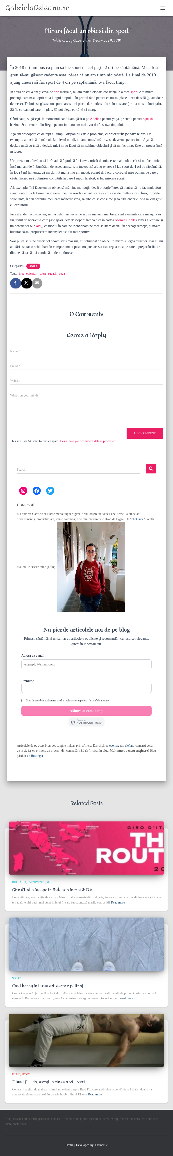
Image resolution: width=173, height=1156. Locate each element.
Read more (118, 902)
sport (133, 92)
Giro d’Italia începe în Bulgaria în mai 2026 (52, 890)
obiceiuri (31, 273)
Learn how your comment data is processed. (88, 441)
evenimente (36, 882)
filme (16, 1074)
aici (38, 226)
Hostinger (37, 755)
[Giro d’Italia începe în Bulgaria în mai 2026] (86, 848)
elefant (129, 745)
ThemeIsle (101, 1145)
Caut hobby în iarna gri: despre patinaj (47, 986)
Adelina (95, 119)
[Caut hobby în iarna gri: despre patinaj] (86, 944)
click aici (138, 519)
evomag (114, 745)
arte (56, 92)
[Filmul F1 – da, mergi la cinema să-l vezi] (86, 1040)
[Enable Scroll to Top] (164, 1147)
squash (148, 119)
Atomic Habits (125, 220)
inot (21, 273)
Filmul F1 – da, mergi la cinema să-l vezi (48, 1082)
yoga (62, 273)
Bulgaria (19, 882)
